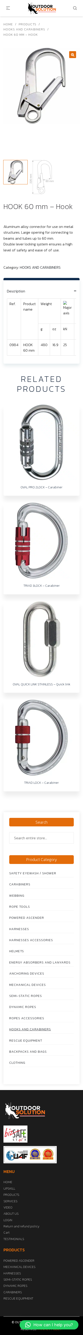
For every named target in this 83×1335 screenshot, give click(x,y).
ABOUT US (11, 1213)
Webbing (16, 895)
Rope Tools (19, 906)
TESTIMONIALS (13, 1239)
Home (8, 24)
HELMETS (16, 951)
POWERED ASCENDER (26, 917)
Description (16, 291)
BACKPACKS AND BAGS (28, 1051)
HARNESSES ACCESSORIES (31, 940)
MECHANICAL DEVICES (27, 984)
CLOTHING (17, 1062)
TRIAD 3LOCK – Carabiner (42, 585)
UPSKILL (9, 1188)
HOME (7, 1182)
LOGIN (7, 1220)
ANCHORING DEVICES (26, 973)
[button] (49, 1324)
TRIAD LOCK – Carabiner (41, 782)
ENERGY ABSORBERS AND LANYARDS (40, 962)
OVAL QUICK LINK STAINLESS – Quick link (41, 684)
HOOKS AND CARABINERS (24, 29)
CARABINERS (19, 884)
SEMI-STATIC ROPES (25, 995)
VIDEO (7, 1207)
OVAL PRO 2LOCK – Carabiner (41, 487)
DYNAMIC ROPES (22, 1007)
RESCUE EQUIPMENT (25, 1040)
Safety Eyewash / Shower (32, 873)
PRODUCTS (27, 24)
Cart (6, 1232)
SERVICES (10, 1201)
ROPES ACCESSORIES (26, 1018)
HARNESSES (19, 929)
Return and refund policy (21, 1226)
